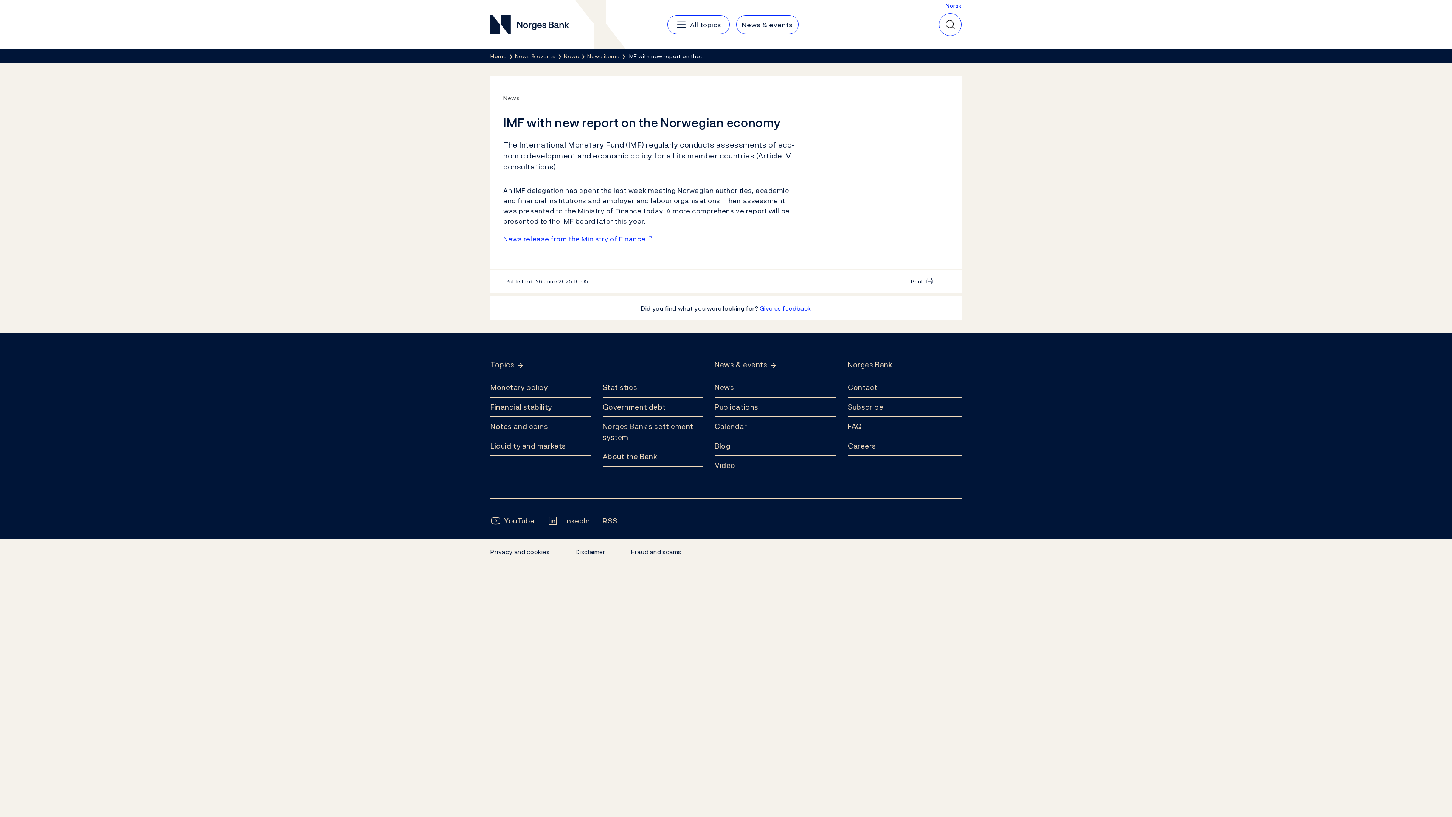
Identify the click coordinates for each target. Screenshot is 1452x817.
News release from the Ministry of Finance (574, 239)
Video (725, 465)
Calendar (731, 426)
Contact (863, 387)
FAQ (855, 426)
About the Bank (630, 456)
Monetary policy (519, 387)
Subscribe (865, 407)
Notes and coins (519, 426)
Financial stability (521, 407)
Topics (502, 365)
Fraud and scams (656, 551)
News (724, 387)
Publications (737, 407)
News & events (741, 365)
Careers (862, 446)
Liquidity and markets (528, 446)
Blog (722, 446)
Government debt (634, 407)
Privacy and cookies (520, 551)
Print (917, 281)
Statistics (620, 387)
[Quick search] (950, 24)
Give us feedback (785, 308)
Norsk (954, 5)
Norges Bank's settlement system (648, 432)
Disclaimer (591, 551)
